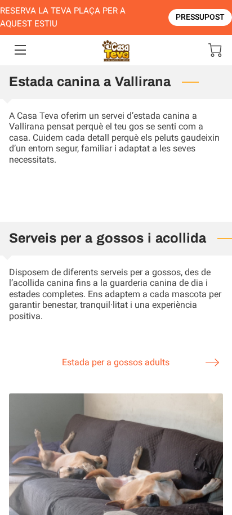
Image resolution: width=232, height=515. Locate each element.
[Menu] (19, 50)
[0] (215, 50)
